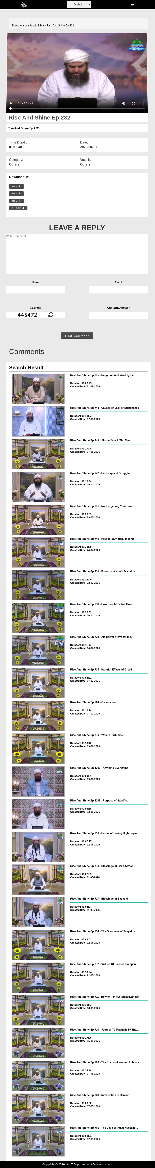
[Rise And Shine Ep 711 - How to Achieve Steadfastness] (38, 1010)
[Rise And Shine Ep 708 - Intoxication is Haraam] (38, 1109)
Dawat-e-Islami (20, 25)
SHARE (17, 208)
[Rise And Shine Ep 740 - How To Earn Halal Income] (38, 552)
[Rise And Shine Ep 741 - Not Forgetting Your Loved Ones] (38, 520)
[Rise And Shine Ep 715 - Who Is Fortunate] (38, 748)
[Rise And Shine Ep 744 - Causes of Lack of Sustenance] (38, 421)
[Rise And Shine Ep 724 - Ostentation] (38, 716)
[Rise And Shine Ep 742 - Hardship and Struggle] (38, 487)
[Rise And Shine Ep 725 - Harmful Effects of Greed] (38, 683)
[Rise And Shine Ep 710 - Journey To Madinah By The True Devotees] (38, 1043)
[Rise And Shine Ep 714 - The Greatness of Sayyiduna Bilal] (38, 945)
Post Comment (77, 335)
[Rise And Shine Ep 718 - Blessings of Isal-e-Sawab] (38, 879)
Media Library (38, 25)
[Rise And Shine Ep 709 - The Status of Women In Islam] (38, 1076)
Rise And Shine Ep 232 (60, 25)
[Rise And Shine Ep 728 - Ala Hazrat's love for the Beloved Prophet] (38, 650)
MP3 (15, 194)
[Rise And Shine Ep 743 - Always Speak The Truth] (38, 454)
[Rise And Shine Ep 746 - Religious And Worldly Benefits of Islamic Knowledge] (38, 389)
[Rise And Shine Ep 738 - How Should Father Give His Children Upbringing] (38, 618)
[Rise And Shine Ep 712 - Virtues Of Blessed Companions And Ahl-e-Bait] (38, 978)
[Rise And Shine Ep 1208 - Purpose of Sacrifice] (38, 814)
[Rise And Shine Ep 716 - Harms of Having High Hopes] (38, 847)
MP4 (15, 186)
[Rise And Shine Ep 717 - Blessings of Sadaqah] (38, 912)
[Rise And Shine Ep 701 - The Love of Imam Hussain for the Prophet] (38, 1141)
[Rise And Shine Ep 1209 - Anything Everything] (38, 781)
